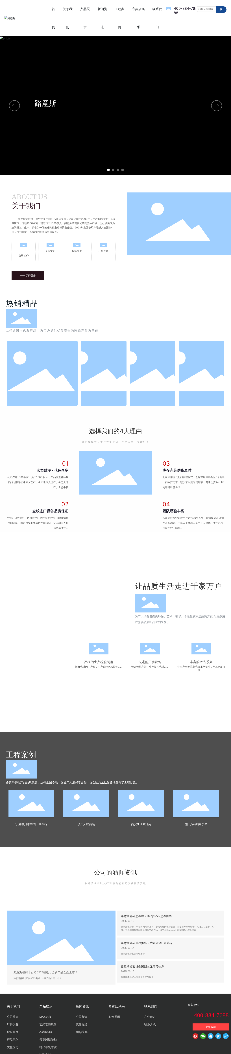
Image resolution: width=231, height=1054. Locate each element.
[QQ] (210, 1036)
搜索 (221, 10)
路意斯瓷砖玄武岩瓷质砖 (133, 953)
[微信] (203, 1036)
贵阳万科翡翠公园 (196, 824)
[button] (108, 170)
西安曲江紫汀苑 (141, 824)
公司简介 (24, 255)
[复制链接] (226, 1036)
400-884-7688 (211, 1015)
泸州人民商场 (86, 824)
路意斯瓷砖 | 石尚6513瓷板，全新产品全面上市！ (46, 972)
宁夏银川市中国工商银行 (31, 824)
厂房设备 (103, 251)
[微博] (195, 1036)
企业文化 (50, 251)
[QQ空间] (218, 1036)
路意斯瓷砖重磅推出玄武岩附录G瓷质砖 (146, 943)
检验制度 (77, 251)
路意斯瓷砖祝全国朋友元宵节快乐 (142, 966)
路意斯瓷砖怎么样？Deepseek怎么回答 (146, 916)
